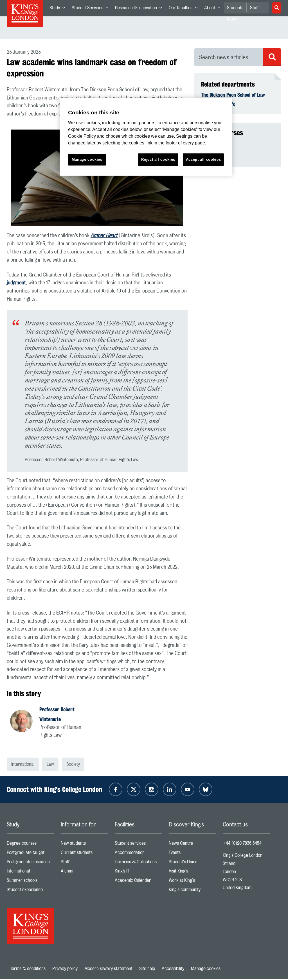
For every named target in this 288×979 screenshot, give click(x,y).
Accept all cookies (203, 159)
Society (73, 764)
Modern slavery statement (108, 968)
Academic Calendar (138, 881)
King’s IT (138, 872)
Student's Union (192, 863)
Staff (254, 8)
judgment (16, 282)
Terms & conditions (28, 968)
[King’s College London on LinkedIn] (169, 789)
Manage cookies (205, 968)
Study (59, 9)
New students (84, 844)
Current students (84, 853)
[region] (146, 137)
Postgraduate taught (30, 853)
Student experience (30, 890)
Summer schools (30, 881)
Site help (147, 968)
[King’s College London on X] (133, 789)
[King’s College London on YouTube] (187, 789)
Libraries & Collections (138, 863)
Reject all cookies (158, 159)
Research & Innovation (140, 9)
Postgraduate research (30, 863)
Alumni (84, 872)
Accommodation (138, 853)
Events (192, 853)
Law (50, 764)
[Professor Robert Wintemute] (24, 722)
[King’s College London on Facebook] (115, 789)
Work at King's (192, 881)
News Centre (192, 844)
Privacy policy (65, 968)
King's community (192, 890)
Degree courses (30, 844)
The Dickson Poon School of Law (233, 94)
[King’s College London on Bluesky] (205, 789)
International (22, 764)
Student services (138, 844)
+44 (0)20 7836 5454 (242, 843)
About (214, 9)
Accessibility (173, 968)
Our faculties (185, 9)
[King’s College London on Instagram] (151, 789)
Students (235, 8)
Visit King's (192, 872)
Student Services (92, 9)
